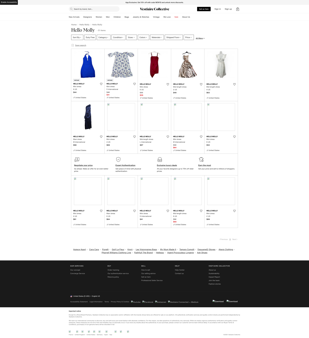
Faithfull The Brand (143, 252)
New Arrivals (74, 17)
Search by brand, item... (83, 9)
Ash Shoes (202, 252)
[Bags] (131, 17)
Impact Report (214, 277)
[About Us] (192, 17)
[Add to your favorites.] (101, 84)
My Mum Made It (168, 249)
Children (117, 17)
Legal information (96, 302)
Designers (87, 17)
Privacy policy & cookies (120, 302)
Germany (100, 335)
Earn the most (204, 165)
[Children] (123, 17)
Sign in (217, 9)
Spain (106, 335)
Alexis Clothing (226, 249)
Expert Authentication (125, 165)
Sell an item (204, 9)
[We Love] (173, 17)
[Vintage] (161, 17)
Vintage (156, 17)
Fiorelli (105, 249)
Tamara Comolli (186, 249)
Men (108, 17)
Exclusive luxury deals (167, 165)
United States (91, 335)
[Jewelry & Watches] (151, 17)
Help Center (180, 270)
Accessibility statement (79, 302)
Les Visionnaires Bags (146, 249)
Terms (106, 302)
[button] (237, 9)
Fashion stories (215, 284)
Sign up (228, 9)
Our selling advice (148, 273)
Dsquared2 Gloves (206, 249)
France (71, 335)
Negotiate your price (83, 165)
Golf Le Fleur (118, 249)
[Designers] (94, 17)
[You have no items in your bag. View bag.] (237, 9)
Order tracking (113, 270)
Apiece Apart (79, 249)
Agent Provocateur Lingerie (180, 252)
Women (99, 17)
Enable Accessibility (9, 2)
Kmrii (130, 249)
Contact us (179, 273)
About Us (186, 17)
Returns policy (113, 277)
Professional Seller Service (151, 280)
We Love (167, 17)
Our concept (75, 270)
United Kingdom (80, 335)
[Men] (112, 17)
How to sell (145, 270)
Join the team (214, 280)
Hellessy (160, 252)
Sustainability (214, 273)
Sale (176, 17)
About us (212, 270)
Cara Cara (94, 249)
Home (74, 24)
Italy (111, 335)
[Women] (104, 17)
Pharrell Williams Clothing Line (116, 252)
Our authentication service (118, 273)
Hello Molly (84, 24)
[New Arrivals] (81, 17)
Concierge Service (77, 273)
